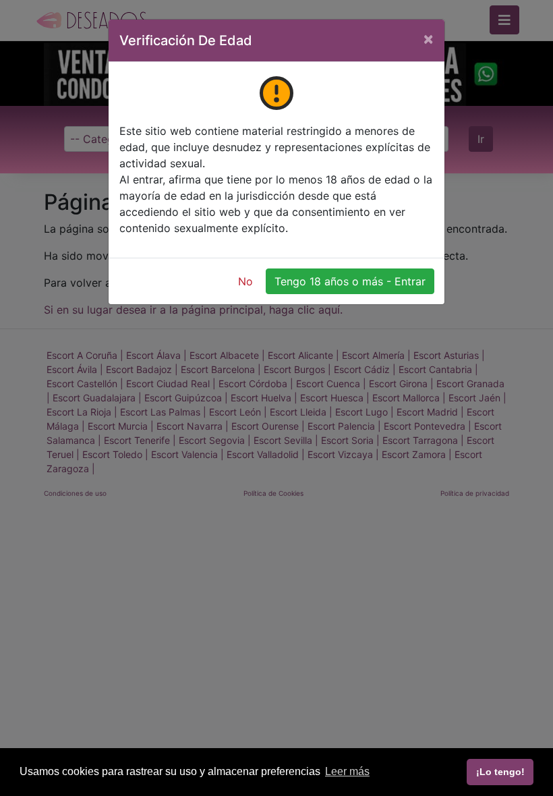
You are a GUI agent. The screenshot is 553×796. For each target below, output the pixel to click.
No (245, 281)
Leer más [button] (347, 771)
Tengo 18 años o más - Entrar (350, 281)
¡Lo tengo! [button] (500, 771)
